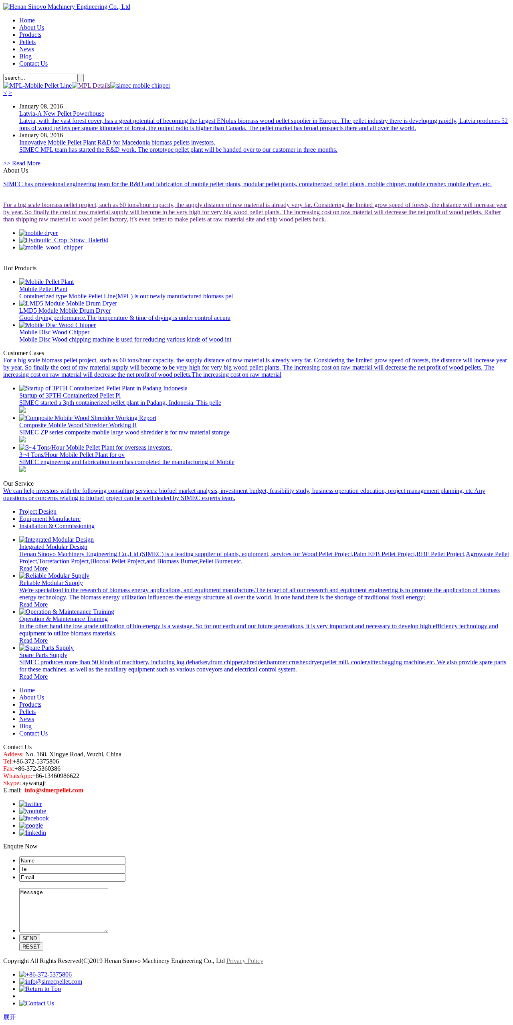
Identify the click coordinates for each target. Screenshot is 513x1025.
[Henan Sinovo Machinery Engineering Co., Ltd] (66, 6)
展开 (9, 1017)
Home (27, 20)
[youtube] (32, 811)
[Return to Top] (40, 988)
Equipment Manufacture (50, 518)
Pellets (27, 41)
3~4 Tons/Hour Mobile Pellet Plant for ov (72, 454)
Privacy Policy (244, 960)
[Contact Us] (36, 1003)
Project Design (38, 511)
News (26, 49)
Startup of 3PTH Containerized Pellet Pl (70, 395)
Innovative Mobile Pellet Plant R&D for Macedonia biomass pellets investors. (117, 142)
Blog (25, 56)
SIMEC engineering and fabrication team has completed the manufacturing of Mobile (126, 461)
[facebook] (34, 818)
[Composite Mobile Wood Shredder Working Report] (87, 417)
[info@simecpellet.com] (50, 981)
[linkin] (32, 832)
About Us (31, 27)
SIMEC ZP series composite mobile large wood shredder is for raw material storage (124, 432)
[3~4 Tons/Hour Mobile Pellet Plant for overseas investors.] (95, 447)
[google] (31, 825)
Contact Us (33, 63)
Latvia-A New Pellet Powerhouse (61, 113)
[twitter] (30, 803)
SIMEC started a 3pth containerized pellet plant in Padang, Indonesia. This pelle (120, 402)
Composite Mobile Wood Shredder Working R (78, 425)
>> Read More (21, 163)
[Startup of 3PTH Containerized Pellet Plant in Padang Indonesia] (103, 388)
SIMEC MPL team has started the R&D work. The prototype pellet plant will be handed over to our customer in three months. (178, 149)
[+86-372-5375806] (45, 974)
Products (30, 34)
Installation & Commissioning (57, 526)
